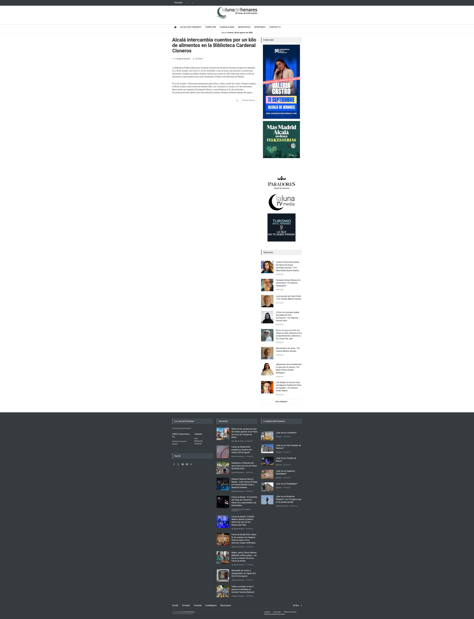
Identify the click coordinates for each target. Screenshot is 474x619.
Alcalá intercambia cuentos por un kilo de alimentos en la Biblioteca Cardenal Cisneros (214, 45)
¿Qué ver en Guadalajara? (286, 484)
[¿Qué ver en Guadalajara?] (267, 486)
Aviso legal (277, 612)
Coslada (198, 605)
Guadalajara (211, 605)
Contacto (267, 612)
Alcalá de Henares (183, 59)
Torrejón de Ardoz (237, 441)
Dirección (198, 444)
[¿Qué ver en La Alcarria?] (267, 435)
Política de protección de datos (274, 614)
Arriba (296, 605)
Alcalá (175, 605)
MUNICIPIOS (244, 27)
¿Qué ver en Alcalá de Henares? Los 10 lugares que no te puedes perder (288, 499)
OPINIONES (260, 27)
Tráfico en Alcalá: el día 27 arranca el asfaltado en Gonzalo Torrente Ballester (242, 589)
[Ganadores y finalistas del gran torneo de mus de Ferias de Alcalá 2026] (223, 468)
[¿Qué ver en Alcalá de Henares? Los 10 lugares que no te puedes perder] (267, 499)
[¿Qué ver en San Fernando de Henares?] (267, 448)
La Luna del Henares (188, 612)
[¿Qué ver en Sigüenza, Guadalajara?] (267, 474)
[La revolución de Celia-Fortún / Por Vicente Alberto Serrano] (267, 301)
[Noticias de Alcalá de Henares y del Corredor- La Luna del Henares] (237, 15)
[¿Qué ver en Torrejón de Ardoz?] (267, 461)
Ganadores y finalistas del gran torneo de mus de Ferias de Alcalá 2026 (244, 466)
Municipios (225, 605)
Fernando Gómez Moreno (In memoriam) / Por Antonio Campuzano (288, 283)
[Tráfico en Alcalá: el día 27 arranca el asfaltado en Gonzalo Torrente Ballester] (223, 591)
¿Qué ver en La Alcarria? (286, 432)
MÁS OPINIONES (281, 402)
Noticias (248, 509)
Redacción (198, 441)
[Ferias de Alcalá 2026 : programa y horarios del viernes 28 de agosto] (223, 452)
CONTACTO (275, 27)
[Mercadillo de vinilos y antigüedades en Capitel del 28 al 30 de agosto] (223, 575)
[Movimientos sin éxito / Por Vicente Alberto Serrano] (267, 353)
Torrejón (186, 605)
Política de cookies (290, 612)
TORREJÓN (210, 27)
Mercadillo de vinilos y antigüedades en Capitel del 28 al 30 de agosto (243, 573)
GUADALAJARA (227, 27)
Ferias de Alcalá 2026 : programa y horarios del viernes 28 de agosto (241, 450)
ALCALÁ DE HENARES (190, 27)
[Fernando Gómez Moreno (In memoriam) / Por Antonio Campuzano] (267, 285)
